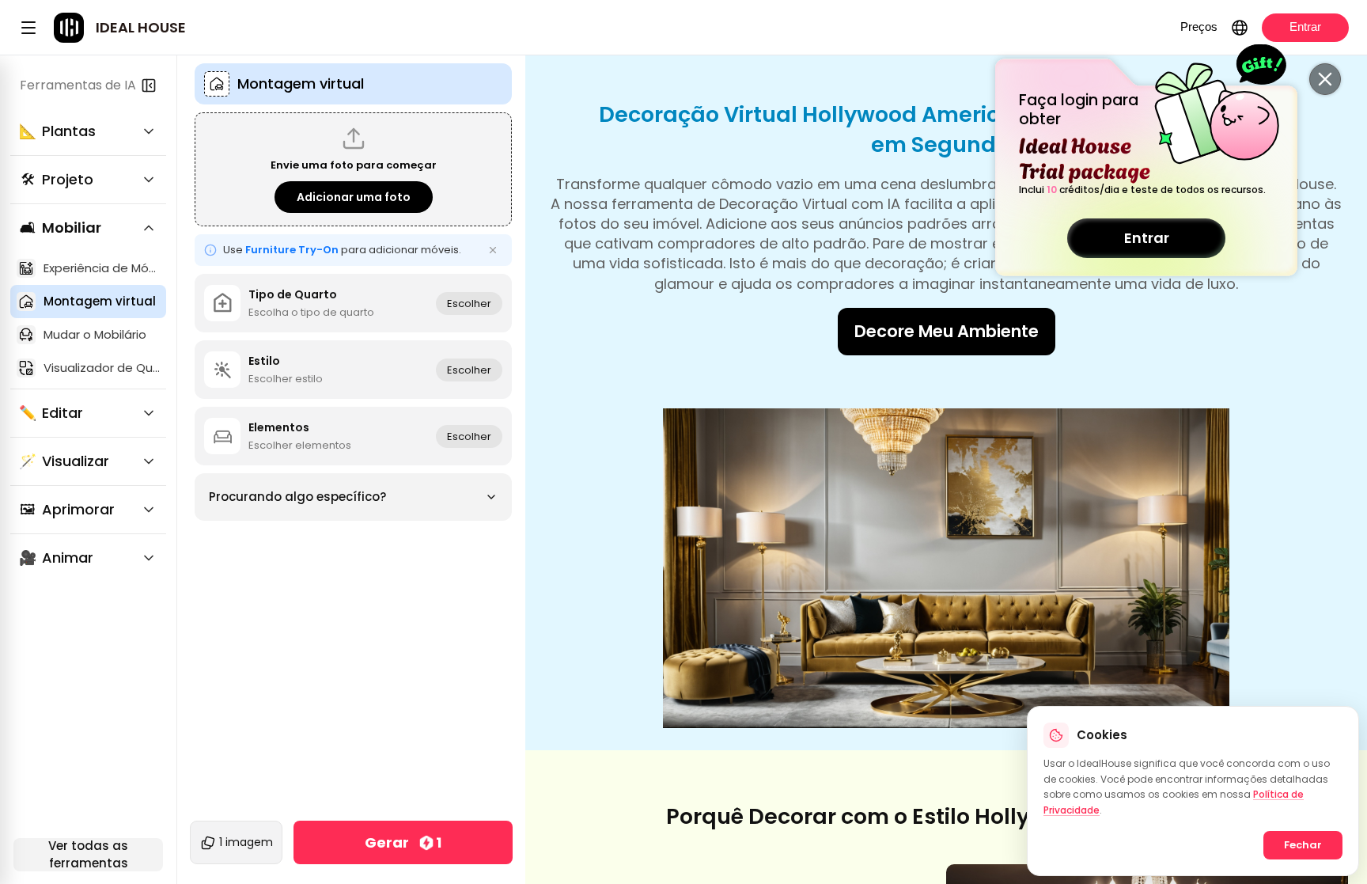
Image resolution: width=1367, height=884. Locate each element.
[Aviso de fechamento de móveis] (492, 250)
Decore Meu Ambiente (946, 331)
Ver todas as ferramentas (88, 854)
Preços (1198, 26)
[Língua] (1239, 27)
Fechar (1303, 844)
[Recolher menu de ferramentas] (148, 85)
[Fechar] (1325, 79)
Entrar (1146, 238)
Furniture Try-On (292, 249)
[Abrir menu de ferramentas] (28, 28)
